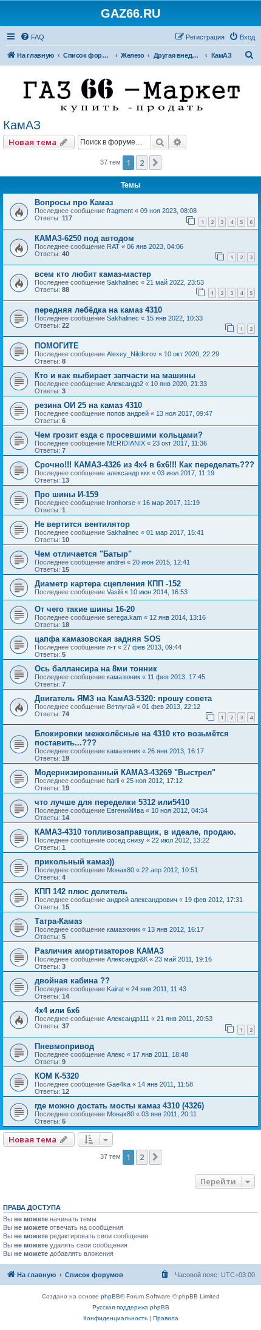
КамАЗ (22, 125)
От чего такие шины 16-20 (85, 609)
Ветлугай (121, 706)
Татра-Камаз (58, 921)
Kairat (115, 988)
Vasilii (115, 591)
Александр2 (125, 383)
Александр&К (127, 959)
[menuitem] (32, 37)
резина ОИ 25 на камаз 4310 (88, 405)
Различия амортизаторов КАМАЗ (99, 950)
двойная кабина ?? (72, 980)
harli (113, 780)
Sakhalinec (123, 282)
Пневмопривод (64, 1046)
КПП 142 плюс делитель (81, 891)
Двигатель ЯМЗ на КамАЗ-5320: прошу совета (123, 698)
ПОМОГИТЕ (57, 345)
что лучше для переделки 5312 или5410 (112, 802)
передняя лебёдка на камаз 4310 (98, 309)
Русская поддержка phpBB (130, 1307)
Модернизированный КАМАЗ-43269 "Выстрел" (125, 772)
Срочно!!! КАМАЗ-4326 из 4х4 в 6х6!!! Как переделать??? (144, 464)
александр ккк (128, 473)
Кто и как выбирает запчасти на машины (115, 375)
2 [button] (142, 162)
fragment (120, 210)
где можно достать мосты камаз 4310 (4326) (119, 1105)
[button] (155, 162)
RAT (113, 246)
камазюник (123, 676)
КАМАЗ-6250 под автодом (84, 238)
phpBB (110, 1296)
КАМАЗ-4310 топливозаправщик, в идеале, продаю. (135, 831)
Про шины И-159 (66, 494)
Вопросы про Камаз (74, 202)
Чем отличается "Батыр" (83, 553)
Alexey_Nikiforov (132, 354)
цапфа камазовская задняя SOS (98, 638)
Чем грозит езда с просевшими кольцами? (119, 434)
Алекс (116, 1054)
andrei (116, 562)
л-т (111, 647)
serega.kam (124, 617)
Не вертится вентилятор (82, 524)
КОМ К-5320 (57, 1076)
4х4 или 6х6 (57, 1010)
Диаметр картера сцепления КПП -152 (108, 583)
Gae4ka (118, 1084)
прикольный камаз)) (74, 861)
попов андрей (128, 413)
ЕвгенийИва (125, 810)
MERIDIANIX (126, 443)
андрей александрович (142, 899)
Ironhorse (121, 502)
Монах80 (120, 870)
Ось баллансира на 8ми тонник (96, 668)
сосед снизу (125, 840)
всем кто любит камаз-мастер (93, 274)
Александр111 (128, 1018)
